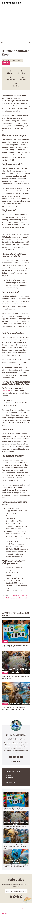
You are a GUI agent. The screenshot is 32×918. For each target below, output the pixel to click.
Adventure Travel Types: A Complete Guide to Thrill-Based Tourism (15, 866)
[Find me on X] (14, 757)
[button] (2, 43)
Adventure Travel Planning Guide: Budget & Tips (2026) (16, 677)
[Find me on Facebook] (10, 757)
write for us (5, 913)
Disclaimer (5, 909)
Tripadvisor (6, 390)
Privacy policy (12, 909)
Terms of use (21, 909)
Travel (5, 63)
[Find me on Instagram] (17, 757)
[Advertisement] (16, 23)
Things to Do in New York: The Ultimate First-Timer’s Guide (15, 646)
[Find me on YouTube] (21, 757)
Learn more (16, 761)
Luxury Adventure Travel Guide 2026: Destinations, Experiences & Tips (14, 708)
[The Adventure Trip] (11, 3)
